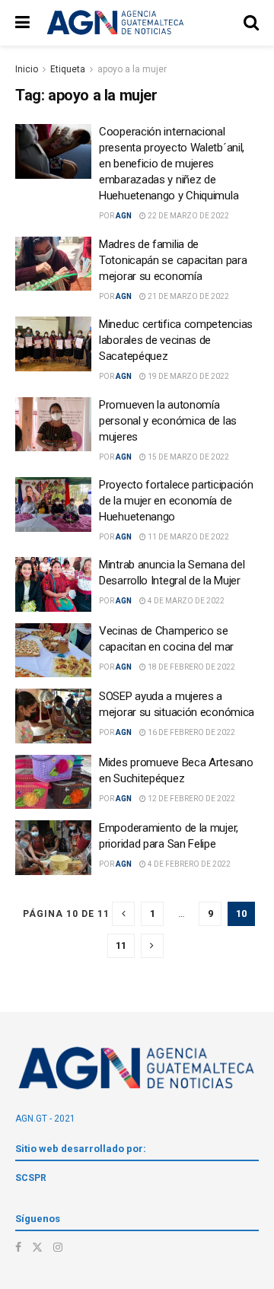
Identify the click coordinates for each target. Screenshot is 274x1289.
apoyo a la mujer (132, 69)
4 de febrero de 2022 (188, 864)
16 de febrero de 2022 (190, 732)
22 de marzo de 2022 (187, 216)
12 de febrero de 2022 (190, 798)
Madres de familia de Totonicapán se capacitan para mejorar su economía (173, 260)
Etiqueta (67, 69)
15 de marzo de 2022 (187, 457)
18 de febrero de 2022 (190, 667)
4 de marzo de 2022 (185, 601)
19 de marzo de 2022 (187, 376)
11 (121, 945)
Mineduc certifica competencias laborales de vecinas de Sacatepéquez (176, 340)
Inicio (26, 69)
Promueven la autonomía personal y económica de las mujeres (168, 421)
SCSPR (30, 1178)
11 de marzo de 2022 (187, 537)
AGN (124, 216)
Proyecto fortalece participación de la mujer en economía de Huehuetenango (176, 501)
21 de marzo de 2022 (187, 296)
